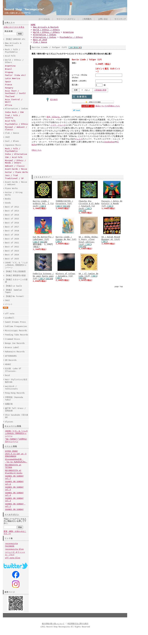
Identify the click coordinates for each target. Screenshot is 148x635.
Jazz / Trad (11, 175)
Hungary (9, 88)
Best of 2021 (12, 243)
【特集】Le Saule (13, 286)
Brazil (8, 69)
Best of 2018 (12, 231)
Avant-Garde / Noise (16, 169)
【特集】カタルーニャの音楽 (16, 280)
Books (8, 199)
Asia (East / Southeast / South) (15, 92)
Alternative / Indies (16, 108)
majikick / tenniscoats (11, 387)
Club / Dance (12, 133)
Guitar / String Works (13, 193)
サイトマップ (120, 19)
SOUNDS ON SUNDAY (14, 509)
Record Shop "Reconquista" (24, 9)
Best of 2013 (12, 211)
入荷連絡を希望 (100, 90)
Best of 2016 (12, 223)
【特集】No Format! (14, 296)
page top (119, 286)
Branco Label (12, 347)
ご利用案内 (86, 19)
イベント (9, 304)
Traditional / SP (14, 178)
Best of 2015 (12, 219)
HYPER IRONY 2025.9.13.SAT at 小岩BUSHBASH (16, 453)
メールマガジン (12, 514)
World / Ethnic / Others (14, 61)
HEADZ (8, 364)
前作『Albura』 (54, 117)
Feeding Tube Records (16, 335)
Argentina (10, 66)
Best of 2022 (12, 247)
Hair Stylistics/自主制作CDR (16, 380)
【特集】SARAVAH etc (15, 39)
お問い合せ (103, 19)
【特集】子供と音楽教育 (15, 271)
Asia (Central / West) (13, 100)
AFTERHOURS (11, 356)
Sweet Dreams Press (15, 322)
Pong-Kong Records (15, 393)
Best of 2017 (12, 227)
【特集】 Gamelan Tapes (13, 291)
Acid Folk (10, 56)
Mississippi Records (16, 330)
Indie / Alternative (16, 154)
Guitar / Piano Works (16, 172)
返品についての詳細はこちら (107, 106)
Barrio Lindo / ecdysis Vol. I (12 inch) (43, 203)
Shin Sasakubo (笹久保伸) (16, 416)
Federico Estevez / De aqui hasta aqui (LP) (43, 276)
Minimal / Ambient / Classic (16, 128)
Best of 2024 (12, 255)
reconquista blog (14, 549)
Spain (8, 81)
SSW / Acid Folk (13, 157)
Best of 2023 (12, 251)
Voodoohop (109, 142)
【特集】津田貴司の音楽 (15, 275)
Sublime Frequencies (16, 326)
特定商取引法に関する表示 (77, 624)
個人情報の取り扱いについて (53, 624)
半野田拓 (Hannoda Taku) (14, 398)
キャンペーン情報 (13, 426)
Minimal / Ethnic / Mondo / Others (15, 161)
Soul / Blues (12, 141)
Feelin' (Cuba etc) (15, 75)
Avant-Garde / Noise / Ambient (16, 183)
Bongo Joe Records (15, 343)
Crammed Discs (12, 339)
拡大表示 (54, 99)
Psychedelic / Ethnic (16, 124)
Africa (8, 105)
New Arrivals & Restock (13, 44)
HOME (33, 25)
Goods (8, 203)
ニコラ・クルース (57, 125)
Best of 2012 (12, 207)
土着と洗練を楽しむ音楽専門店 (17, 13)
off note (9, 314)
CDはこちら (36, 150)
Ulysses (9, 422)
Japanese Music (13, 145)
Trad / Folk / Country (12, 116)
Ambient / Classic (15, 166)
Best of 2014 (12, 215)
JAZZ (7, 137)
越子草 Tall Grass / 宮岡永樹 (15, 409)
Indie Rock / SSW (14, 112)
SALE (7, 300)
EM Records (11, 360)
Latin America (12, 78)
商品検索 (9, 31)
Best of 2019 (12, 235)
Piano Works (11, 188)
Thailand (9, 96)
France (8, 85)
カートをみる (44, 19)
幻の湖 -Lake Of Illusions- (13, 369)
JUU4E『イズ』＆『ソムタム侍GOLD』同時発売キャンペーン (16, 265)
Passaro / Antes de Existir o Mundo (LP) (111, 203)
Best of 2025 (12, 259)
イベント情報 (11, 446)
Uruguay (9, 72)
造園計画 (9, 404)
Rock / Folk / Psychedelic (12, 50)
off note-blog (12, 558)
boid (7, 375)
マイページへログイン (66, 19)
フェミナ (78, 139)
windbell (9, 318)
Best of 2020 (12, 239)
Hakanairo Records (15, 352)
